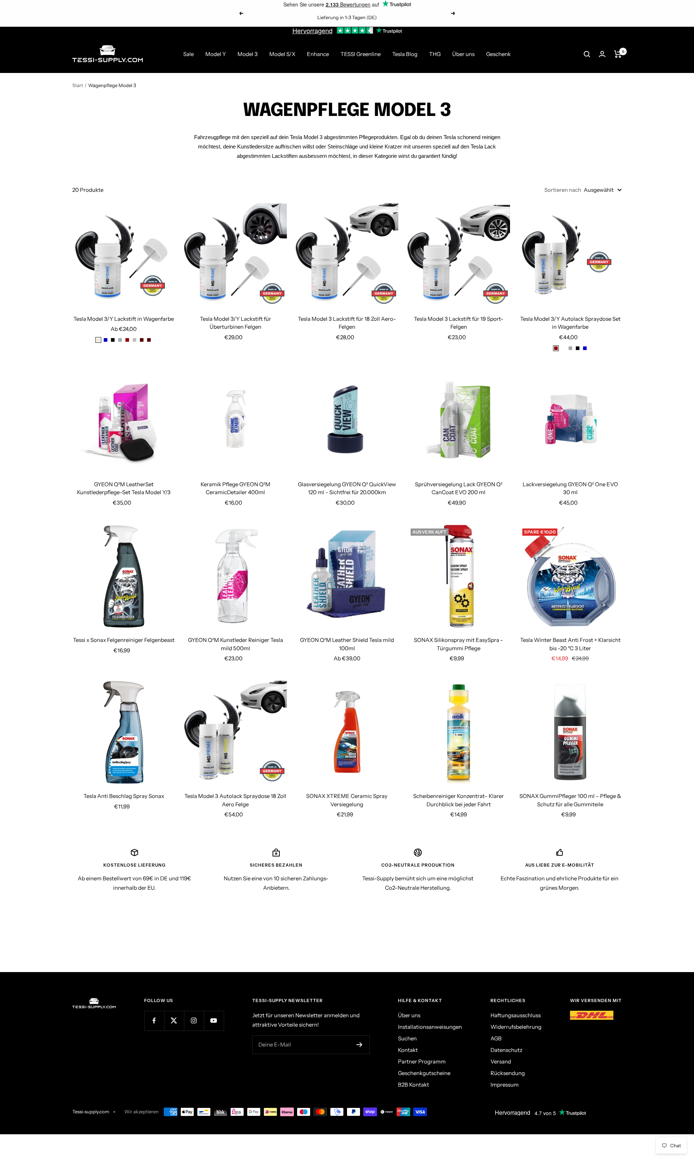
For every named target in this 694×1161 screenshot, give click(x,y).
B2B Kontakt (413, 1084)
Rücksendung (507, 1073)
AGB (496, 1038)
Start (77, 85)
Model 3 (247, 54)
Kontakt (408, 1049)
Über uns (463, 54)
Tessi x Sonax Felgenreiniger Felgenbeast (124, 639)
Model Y (215, 54)
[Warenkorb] (618, 54)
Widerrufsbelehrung (515, 1026)
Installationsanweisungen (430, 1026)
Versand (500, 1061)
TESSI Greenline (360, 54)
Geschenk (498, 54)
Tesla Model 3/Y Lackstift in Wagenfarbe (123, 318)
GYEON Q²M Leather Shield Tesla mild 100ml (347, 644)
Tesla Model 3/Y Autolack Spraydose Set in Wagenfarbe (570, 323)
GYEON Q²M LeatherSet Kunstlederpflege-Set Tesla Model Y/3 (124, 488)
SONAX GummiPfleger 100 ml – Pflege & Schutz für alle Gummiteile (570, 800)
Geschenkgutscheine (424, 1073)
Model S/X (282, 54)
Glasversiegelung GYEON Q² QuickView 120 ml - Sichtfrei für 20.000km (347, 488)
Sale (188, 54)
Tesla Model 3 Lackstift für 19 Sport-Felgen (459, 323)
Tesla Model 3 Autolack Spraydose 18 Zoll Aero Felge (235, 800)
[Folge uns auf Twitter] (174, 1021)
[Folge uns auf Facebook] (154, 1021)
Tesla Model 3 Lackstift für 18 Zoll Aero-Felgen (347, 323)
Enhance (318, 54)
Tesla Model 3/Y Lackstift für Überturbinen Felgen (235, 323)
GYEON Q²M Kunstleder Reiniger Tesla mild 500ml (235, 644)
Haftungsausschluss (515, 1015)
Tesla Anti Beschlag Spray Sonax (123, 796)
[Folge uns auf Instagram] (194, 1021)
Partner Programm (422, 1061)
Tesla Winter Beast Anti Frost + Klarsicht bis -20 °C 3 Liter (570, 644)
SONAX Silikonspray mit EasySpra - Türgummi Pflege (458, 644)
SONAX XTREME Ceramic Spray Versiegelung (346, 800)
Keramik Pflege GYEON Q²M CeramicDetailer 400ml (235, 488)
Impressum (504, 1084)
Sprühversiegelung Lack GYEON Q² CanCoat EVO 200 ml (458, 488)
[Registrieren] (359, 1044)
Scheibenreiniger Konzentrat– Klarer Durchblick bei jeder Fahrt (458, 800)
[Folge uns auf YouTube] (214, 1021)
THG (435, 54)
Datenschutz (506, 1049)
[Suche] (587, 54)
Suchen (407, 1038)
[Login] (602, 54)
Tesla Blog (404, 54)
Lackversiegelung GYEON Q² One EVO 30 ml (570, 488)
